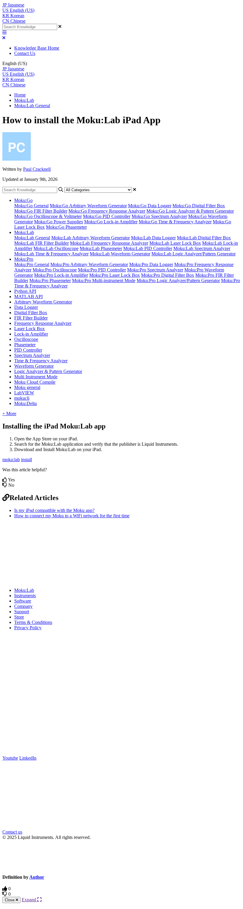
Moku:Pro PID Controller (102, 269)
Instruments (25, 595)
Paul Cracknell (37, 169)
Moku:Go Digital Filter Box (198, 205)
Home (20, 94)
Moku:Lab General (32, 105)
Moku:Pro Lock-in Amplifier (61, 275)
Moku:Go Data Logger (149, 205)
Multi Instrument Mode (35, 376)
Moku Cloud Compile (34, 382)
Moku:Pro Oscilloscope (55, 269)
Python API (25, 291)
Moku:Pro (23, 259)
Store (19, 616)
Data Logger (26, 307)
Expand (29, 899)
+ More (9, 413)
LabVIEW (24, 392)
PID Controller (28, 349)
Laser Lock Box (29, 328)
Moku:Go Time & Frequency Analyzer (175, 221)
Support (21, 611)
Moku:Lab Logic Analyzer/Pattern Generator (193, 253)
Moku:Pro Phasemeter (50, 280)
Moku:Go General (31, 205)
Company (23, 606)
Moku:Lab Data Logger (153, 237)
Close (10, 900)
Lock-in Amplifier (31, 333)
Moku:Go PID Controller (106, 216)
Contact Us (24, 53)
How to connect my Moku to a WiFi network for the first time (72, 515)
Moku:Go (23, 200)
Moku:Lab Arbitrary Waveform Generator (90, 237)
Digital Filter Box (30, 312)
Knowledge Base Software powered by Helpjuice (121, 856)
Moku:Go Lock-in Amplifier (111, 221)
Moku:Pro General (31, 264)
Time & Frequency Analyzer (41, 360)
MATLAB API (28, 296)
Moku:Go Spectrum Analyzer (159, 216)
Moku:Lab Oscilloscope (56, 248)
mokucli (21, 398)
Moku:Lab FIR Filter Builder (41, 243)
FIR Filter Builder (31, 317)
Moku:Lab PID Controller (147, 248)
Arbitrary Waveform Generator (43, 301)
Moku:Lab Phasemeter (101, 248)
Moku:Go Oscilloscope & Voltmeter (48, 216)
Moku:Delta (25, 403)
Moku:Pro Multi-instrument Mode (103, 280)
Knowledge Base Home (36, 47)
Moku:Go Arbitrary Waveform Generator (88, 205)
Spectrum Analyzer (32, 355)
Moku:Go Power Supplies (58, 221)
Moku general (27, 387)
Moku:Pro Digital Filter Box (167, 275)
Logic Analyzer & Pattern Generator (48, 371)
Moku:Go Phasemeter (66, 227)
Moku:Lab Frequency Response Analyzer (109, 243)
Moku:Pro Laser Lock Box (114, 275)
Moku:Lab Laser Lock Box (175, 243)
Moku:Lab (24, 100)
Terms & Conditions (33, 622)
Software (22, 600)
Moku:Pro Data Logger (151, 264)
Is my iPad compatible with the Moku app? (54, 510)
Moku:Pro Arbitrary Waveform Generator (89, 264)
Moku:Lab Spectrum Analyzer (201, 248)
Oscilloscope (26, 339)
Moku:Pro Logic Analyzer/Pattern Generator (178, 280)
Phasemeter (25, 344)
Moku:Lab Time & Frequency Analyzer (51, 253)
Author (36, 877)
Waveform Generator (34, 366)
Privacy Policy (27, 627)
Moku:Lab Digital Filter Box (204, 237)
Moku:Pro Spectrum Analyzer (155, 269)
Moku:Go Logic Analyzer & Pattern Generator (190, 211)
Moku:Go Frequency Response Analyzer (106, 211)
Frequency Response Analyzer (42, 323)
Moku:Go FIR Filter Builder (40, 211)
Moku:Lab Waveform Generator (120, 253)
